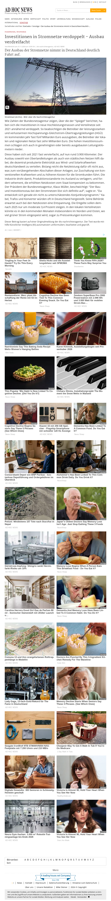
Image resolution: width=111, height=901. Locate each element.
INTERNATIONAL (11, 22)
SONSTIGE (24, 22)
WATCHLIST (102, 2)
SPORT (53, 19)
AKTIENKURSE (16, 19)
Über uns (29, 887)
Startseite (27, 26)
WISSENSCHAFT (78, 19)
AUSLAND (90, 19)
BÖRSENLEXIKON (85, 2)
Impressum (40, 883)
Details (73, 897)
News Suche (96, 10)
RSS (95, 2)
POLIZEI (98, 19)
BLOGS (75, 2)
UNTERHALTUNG (64, 19)
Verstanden (82, 897)
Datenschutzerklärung (59, 883)
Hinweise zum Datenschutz (84, 883)
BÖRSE (26, 19)
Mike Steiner (61, 887)
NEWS (7, 19)
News (19, 883)
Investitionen (10, 32)
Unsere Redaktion (45, 887)
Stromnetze (21, 32)
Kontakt (28, 883)
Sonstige (35, 26)
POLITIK (45, 19)
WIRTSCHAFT (35, 19)
